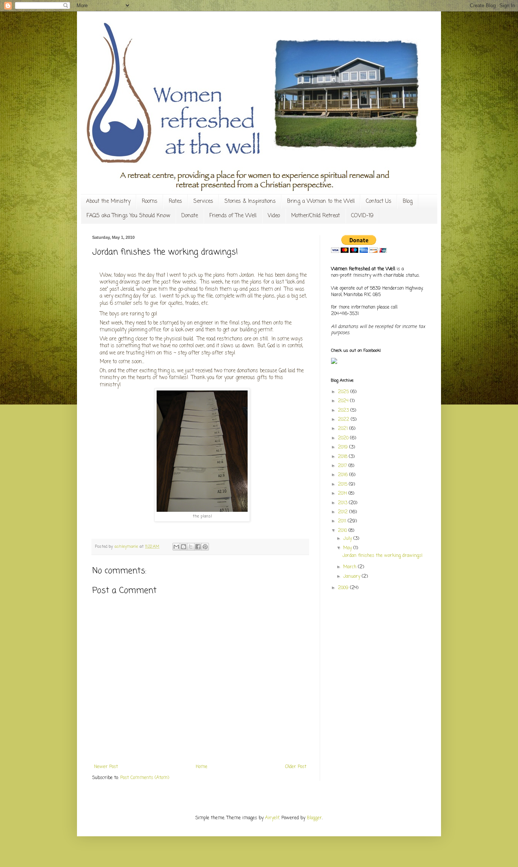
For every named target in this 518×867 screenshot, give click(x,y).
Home (201, 767)
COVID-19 (362, 216)
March (350, 567)
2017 (343, 466)
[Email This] (176, 546)
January (352, 576)
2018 (343, 456)
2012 (343, 512)
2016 (343, 475)
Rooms (149, 201)
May (348, 548)
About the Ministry (108, 201)
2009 (344, 588)
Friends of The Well (232, 216)
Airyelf (272, 818)
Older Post (295, 767)
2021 (343, 428)
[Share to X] (191, 546)
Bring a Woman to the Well (321, 201)
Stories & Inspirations (250, 201)
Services (203, 201)
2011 (343, 521)
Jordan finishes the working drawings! (382, 555)
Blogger (314, 818)
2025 (344, 392)
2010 (343, 530)
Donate (189, 216)
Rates (175, 201)
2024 (344, 401)
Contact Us (378, 201)
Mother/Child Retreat (315, 216)
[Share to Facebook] (198, 546)
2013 (343, 503)
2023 (344, 410)
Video (274, 216)
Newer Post (106, 767)
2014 (343, 493)
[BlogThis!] (183, 546)
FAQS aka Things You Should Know (128, 216)
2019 (343, 447)
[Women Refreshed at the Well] (334, 362)
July (348, 538)
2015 (343, 484)
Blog (408, 201)
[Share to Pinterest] (205, 546)
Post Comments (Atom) (144, 777)
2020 (344, 438)
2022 (344, 419)
